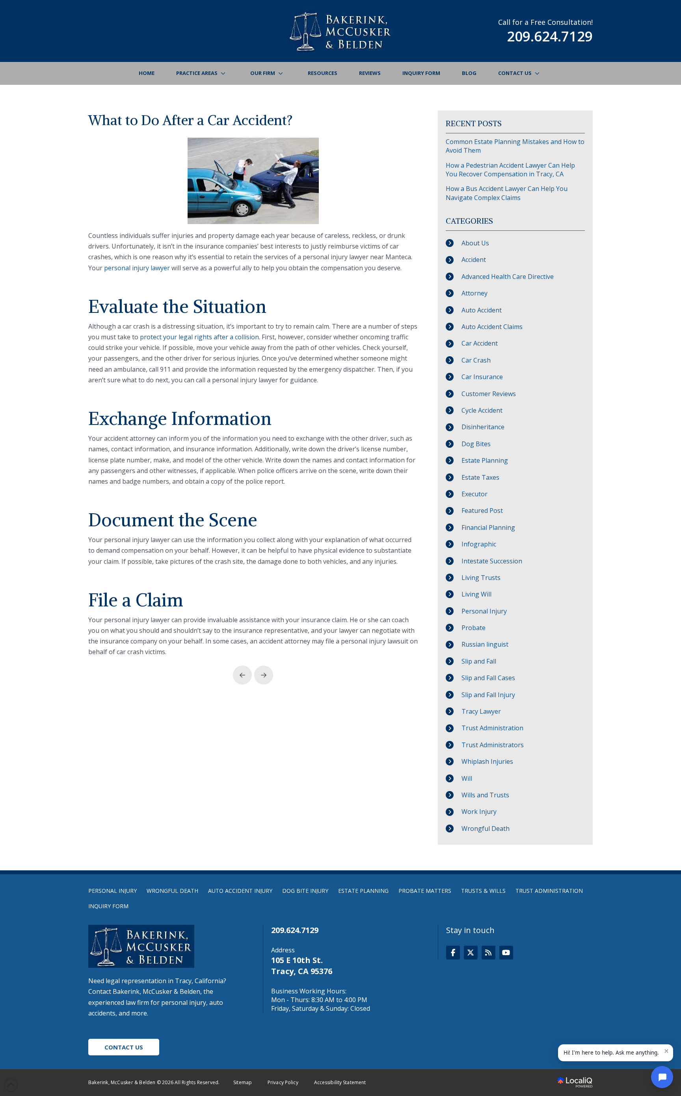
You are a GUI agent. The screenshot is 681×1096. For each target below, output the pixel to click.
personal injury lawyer (137, 268)
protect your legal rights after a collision (199, 337)
